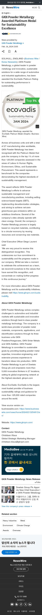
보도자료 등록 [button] (21, 569)
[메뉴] (2, 7)
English (6, 13)
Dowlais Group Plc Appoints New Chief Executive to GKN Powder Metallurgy (28, 490)
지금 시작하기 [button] (9, 552)
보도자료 (21, 576)
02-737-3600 (22, 596)
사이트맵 (32, 611)
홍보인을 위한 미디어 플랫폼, (20, 2)
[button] (3, 51)
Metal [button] (22, 520)
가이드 (21, 586)
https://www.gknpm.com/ (21, 422)
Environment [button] (8, 525)
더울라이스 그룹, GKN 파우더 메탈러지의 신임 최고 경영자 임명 (27, 499)
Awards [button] (6, 530)
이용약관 (24, 611)
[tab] (21, 576)
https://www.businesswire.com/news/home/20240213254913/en (21, 412)
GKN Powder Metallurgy (13, 43)
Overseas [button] (17, 530)
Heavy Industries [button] (10, 520)
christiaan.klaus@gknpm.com (15, 441)
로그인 (9, 611)
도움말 (21, 591)
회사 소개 (16, 611)
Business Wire (31, 58)
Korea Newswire (9, 61)
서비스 (21, 581)
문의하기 (21, 600)
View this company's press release (17, 506)
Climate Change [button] (23, 525)
